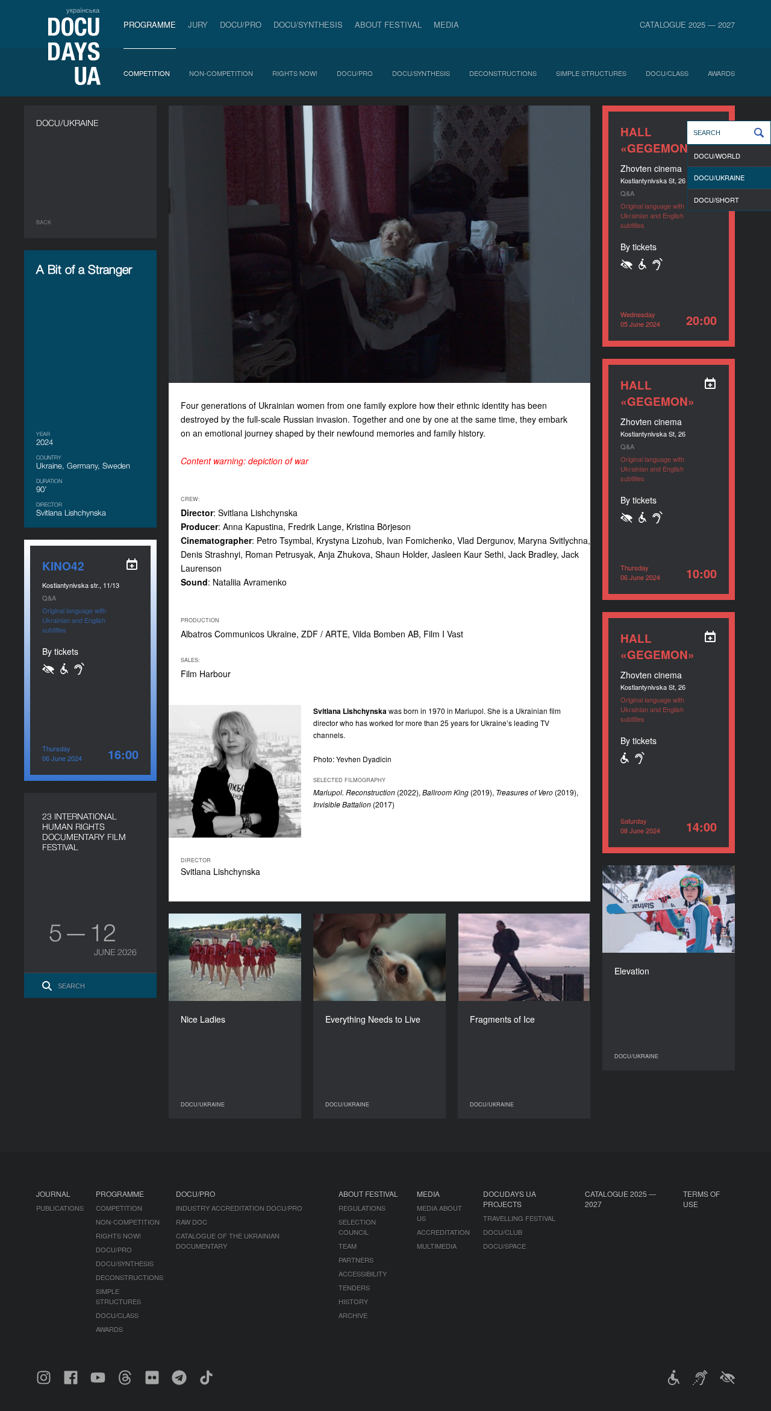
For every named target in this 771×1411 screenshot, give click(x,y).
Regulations (362, 1208)
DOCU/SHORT (716, 199)
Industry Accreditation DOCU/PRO (239, 1208)
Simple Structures (591, 73)
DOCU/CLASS (667, 73)
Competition (146, 73)
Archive (353, 1315)
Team (348, 1246)
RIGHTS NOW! (294, 73)
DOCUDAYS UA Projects (509, 1198)
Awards (721, 73)
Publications (60, 1208)
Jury (198, 24)
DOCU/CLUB (502, 1232)
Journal (53, 1193)
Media (446, 24)
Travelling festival (519, 1218)
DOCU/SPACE (504, 1246)
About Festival (388, 24)
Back (43, 222)
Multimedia (437, 1246)
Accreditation (443, 1232)
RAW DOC (191, 1221)
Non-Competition (221, 73)
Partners (356, 1259)
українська (82, 9)
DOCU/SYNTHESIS (308, 24)
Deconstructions (503, 73)
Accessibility (363, 1273)
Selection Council (357, 1227)
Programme (149, 24)
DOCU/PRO (240, 24)
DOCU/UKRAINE (719, 177)
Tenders (354, 1287)
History (353, 1301)
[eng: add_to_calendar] (710, 383)
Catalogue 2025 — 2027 (687, 24)
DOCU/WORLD (717, 155)
